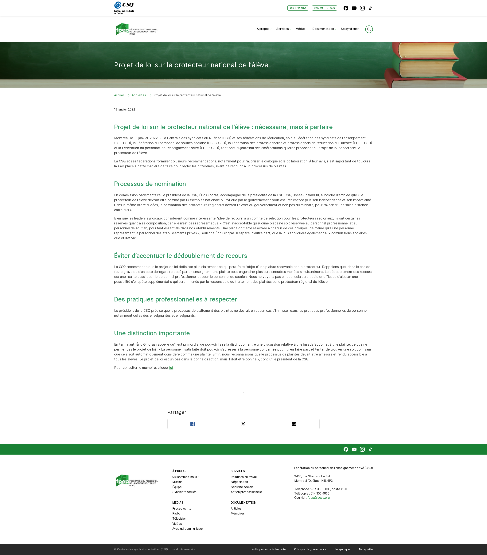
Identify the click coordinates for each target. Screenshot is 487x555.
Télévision (179, 518)
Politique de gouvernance (310, 549)
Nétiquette (366, 549)
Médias (301, 29)
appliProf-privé (298, 8)
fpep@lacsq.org (318, 497)
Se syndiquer (350, 29)
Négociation (239, 482)
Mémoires (238, 513)
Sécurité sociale (242, 487)
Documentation (323, 29)
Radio (176, 513)
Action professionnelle (246, 492)
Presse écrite (182, 508)
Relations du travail (244, 477)
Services (283, 29)
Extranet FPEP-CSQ (324, 8)
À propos (263, 29)
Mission (177, 482)
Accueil (119, 95)
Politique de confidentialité (269, 549)
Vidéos (177, 524)
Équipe (177, 487)
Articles (236, 508)
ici (171, 368)
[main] (243, 243)
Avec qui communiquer (187, 528)
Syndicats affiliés (184, 492)
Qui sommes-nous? (185, 477)
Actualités (139, 95)
